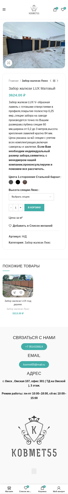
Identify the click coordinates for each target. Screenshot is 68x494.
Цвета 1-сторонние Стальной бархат (34, 176)
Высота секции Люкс (23, 189)
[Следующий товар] (57, 81)
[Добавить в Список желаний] (21, 293)
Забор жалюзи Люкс (35, 80)
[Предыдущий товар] (50, 81)
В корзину (34, 207)
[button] (34, 471)
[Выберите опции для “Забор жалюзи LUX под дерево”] (15, 293)
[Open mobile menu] (4, 9)
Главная (14, 80)
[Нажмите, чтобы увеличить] (8, 62)
